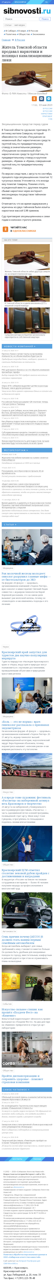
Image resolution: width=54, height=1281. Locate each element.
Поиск (45, 19)
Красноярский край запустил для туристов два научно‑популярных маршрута (24, 655)
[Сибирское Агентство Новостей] (27, 10)
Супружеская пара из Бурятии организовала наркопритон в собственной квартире (25, 336)
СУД (50, 119)
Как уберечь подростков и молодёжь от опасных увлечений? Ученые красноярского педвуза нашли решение (25, 423)
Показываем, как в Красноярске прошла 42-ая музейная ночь (22, 472)
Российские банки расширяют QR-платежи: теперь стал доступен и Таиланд (25, 402)
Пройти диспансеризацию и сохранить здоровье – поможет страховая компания (22, 1079)
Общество (24, 34)
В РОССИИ (47, 108)
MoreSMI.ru (13, 1263)
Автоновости (9, 931)
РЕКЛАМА (37, 1159)
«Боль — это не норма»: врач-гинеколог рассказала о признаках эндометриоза (25, 725)
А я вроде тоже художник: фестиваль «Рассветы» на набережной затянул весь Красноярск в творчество (26, 800)
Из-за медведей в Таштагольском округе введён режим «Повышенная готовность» (24, 1106)
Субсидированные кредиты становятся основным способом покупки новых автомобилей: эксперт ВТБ (26, 433)
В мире (22, 30)
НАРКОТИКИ (46, 113)
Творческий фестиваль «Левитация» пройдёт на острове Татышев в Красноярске (24, 1141)
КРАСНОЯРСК (20, 2)
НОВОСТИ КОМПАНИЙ (20, 346)
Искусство (8, 792)
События (7, 1004)
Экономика (39, 34)
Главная (6, 39)
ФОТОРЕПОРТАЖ (16, 450)
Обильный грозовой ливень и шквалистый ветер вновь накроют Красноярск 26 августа (27, 1098)
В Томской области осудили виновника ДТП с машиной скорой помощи (26, 304)
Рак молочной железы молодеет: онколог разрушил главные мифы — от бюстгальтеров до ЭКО (26, 576)
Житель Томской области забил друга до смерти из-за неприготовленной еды (27, 272)
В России (33, 30)
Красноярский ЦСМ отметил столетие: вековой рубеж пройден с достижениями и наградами (25, 873)
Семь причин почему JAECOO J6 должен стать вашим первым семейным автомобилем (22, 940)
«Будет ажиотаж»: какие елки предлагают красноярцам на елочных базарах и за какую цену (25, 485)
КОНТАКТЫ (17, 1159)
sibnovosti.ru (18, 1187)
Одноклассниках (24, 230)
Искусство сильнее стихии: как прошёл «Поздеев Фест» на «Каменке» (22, 1012)
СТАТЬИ (10, 524)
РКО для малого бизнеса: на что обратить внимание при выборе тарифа (26, 370)
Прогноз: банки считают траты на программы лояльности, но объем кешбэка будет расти (22, 354)
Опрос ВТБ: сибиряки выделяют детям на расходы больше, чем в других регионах (25, 386)
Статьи (8, 25)
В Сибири (11, 30)
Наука (6, 646)
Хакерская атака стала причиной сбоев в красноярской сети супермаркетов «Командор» (27, 1125)
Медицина (8, 568)
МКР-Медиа (20, 25)
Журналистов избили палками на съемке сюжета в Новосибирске (25, 458)
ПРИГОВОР (47, 116)
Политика (11, 34)
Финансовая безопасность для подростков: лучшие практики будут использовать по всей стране (25, 442)
